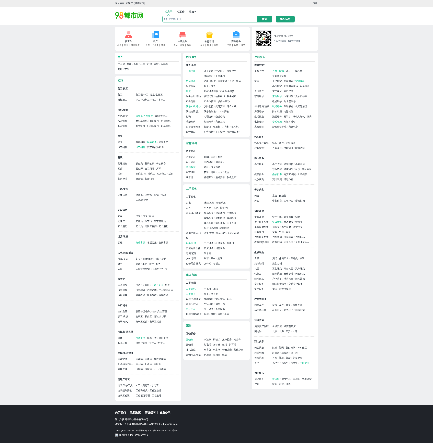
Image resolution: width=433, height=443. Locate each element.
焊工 (138, 99)
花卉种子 (289, 310)
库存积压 (209, 223)
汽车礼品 (300, 268)
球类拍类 (289, 278)
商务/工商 (191, 65)
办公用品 (191, 309)
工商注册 (191, 71)
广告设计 (209, 131)
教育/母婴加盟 (261, 242)
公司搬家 (289, 81)
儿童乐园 (289, 242)
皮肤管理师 (160, 359)
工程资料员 (142, 390)
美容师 (139, 359)
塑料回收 (220, 218)
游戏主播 (152, 337)
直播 (120, 337)
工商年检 (220, 76)
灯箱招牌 (209, 121)
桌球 (220, 258)
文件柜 (208, 263)
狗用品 (208, 354)
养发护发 (297, 357)
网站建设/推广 (193, 111)
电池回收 (231, 212)
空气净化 (277, 91)
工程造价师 (155, 390)
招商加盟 (259, 210)
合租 (136, 64)
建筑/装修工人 (125, 385)
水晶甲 (294, 362)
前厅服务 (122, 163)
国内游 (257, 331)
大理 (295, 331)
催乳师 (298, 71)
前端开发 (209, 177)
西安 (288, 331)
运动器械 (300, 278)
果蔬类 (294, 258)
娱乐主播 (163, 337)
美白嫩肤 (291, 347)
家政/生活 (259, 65)
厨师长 (139, 178)
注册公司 (209, 71)
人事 (120, 269)
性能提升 (289, 148)
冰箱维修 (289, 96)
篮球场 (297, 379)
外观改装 (277, 148)
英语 (206, 172)
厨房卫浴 (220, 304)
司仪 (298, 169)
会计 (138, 263)
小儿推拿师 (160, 369)
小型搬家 (277, 86)
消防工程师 (151, 226)
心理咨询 (209, 116)
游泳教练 (163, 295)
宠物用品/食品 (193, 354)
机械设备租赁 (211, 91)
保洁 (176, 45)
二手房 (155, 45)
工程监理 (156, 395)
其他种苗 (300, 310)
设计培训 (191, 162)
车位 (126, 69)
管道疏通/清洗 (261, 106)
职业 (209, 45)
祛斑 (281, 347)
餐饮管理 (122, 178)
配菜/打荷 (141, 173)
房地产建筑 (124, 379)
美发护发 (259, 357)
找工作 (128, 41)
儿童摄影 (302, 174)
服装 (206, 314)
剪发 (275, 357)
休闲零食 (284, 258)
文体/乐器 (191, 258)
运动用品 (259, 278)
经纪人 (161, 342)
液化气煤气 (299, 116)
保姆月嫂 (259, 71)
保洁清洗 (259, 91)
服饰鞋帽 (259, 263)
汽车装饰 (277, 237)
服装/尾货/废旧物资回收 (216, 228)
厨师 (120, 168)
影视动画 (231, 177)
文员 (138, 258)
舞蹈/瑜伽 (259, 352)
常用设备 (259, 288)
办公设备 (209, 309)
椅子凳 (214, 294)
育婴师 (146, 285)
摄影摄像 (259, 174)
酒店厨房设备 (193, 248)
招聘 (120, 80)
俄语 (226, 172)
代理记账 (209, 96)
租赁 (188, 91)
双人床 (208, 207)
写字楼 (164, 64)
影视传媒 (122, 342)
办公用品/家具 (193, 263)
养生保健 (286, 227)
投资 (213, 86)
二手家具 (191, 294)
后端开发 (220, 177)
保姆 (161, 285)
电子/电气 (123, 321)
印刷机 (217, 126)
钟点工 (168, 285)
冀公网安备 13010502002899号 (134, 435)
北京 (275, 331)
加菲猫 (217, 344)
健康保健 (122, 369)
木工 (138, 385)
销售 (126, 45)
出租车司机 (153, 126)
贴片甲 (285, 362)
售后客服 (152, 242)
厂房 (150, 64)
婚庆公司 (277, 164)
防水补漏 (277, 111)
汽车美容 (289, 237)
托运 (238, 81)
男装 (281, 232)
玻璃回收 (231, 218)
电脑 (202, 45)
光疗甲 (276, 362)
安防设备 (259, 283)
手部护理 (304, 362)
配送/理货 (123, 116)
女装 (275, 232)
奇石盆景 (227, 349)
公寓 (143, 64)
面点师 (139, 168)
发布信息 (285, 19)
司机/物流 (135, 45)
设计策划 (191, 131)
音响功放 (221, 202)
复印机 (234, 126)
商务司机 (141, 126)
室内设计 (209, 162)
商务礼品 (289, 268)
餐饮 (119, 45)
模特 (138, 342)
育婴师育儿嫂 (279, 76)
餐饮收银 (150, 163)
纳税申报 (220, 96)
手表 (226, 314)
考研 (206, 167)
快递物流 (277, 222)
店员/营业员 (142, 200)
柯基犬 (217, 339)
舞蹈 (206, 157)
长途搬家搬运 (291, 86)
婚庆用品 (289, 169)
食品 (256, 258)
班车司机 (165, 126)
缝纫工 (139, 316)
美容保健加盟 (261, 227)
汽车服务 (122, 290)
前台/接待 (147, 258)
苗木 (275, 305)
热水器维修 (290, 101)
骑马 (275, 384)
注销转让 (220, 71)
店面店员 (122, 195)
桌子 (206, 294)
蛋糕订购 (300, 200)
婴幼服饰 (209, 299)
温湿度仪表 (285, 288)
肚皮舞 (285, 352)
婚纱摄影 (277, 174)
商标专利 (209, 76)
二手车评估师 (166, 290)
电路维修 (288, 111)
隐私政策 (135, 412)
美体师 (149, 359)
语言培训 (191, 172)
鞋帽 (213, 314)
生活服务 (182, 41)
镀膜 (281, 143)
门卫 (145, 216)
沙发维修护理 (279, 126)
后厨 (120, 173)
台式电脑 (277, 121)
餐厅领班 (149, 178)
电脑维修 (259, 121)
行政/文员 (123, 258)
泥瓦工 (146, 385)
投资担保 (191, 86)
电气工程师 (142, 321)
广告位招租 (210, 101)
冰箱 (215, 288)
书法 (220, 157)
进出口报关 (210, 81)
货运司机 (122, 121)
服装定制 (277, 263)
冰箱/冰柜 (209, 202)
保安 (138, 216)
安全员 (139, 226)
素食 (275, 195)
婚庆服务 (259, 164)
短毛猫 (208, 344)
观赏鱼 (208, 349)
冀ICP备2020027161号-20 (165, 430)
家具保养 (293, 126)
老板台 (216, 263)
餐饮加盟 (259, 217)
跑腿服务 (277, 116)
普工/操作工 (142, 94)
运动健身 (122, 295)
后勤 (163, 258)
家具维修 (259, 126)
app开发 (224, 111)
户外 (256, 384)
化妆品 (276, 227)
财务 (120, 263)
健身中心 (286, 379)
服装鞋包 (259, 232)
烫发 (281, 357)
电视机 (208, 288)
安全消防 (122, 226)
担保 (243, 45)
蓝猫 (225, 344)
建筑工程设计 (125, 395)
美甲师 (139, 364)
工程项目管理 (143, 395)
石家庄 (129, 3)
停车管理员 (160, 221)
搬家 (182, 45)
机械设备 (220, 243)
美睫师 (157, 364)
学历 (216, 45)
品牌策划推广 (234, 131)
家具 (188, 207)
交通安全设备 (296, 283)
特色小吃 (277, 217)
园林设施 (297, 305)
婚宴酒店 (300, 164)
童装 (288, 232)
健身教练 (141, 295)
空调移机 (300, 81)
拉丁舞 (294, 352)
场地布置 (288, 179)
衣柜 (216, 207)
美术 (213, 157)
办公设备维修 (193, 126)
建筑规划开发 (125, 390)
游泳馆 (276, 379)
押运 (151, 216)
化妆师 (149, 364)
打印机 (226, 126)
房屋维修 (259, 111)
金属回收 (209, 212)
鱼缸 (224, 354)
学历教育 (191, 167)
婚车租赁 (289, 164)
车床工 (161, 99)
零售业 (298, 222)
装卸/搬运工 (161, 116)
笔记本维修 (290, 121)
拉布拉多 (227, 339)
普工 (120, 94)
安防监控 (209, 106)
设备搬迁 (305, 86)
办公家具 (220, 309)
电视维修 (277, 101)
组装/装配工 (156, 94)
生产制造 (122, 305)
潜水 (281, 384)
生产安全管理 (160, 311)
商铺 (120, 69)
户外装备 (277, 278)
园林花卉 (259, 305)
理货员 (149, 195)
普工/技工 (123, 88)
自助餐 (282, 195)
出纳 (145, 263)
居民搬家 (277, 81)
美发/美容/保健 (125, 353)
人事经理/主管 (160, 269)
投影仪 (208, 126)
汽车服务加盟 (261, 237)
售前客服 (163, 242)
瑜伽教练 (152, 295)
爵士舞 (276, 352)
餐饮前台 (161, 163)
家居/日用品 (192, 304)
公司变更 (231, 71)
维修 (189, 45)
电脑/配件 (191, 253)
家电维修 (259, 96)
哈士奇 (237, 339)
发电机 (230, 243)
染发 (288, 357)
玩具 (229, 299)
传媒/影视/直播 (125, 331)
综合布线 (231, 106)
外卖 (256, 200)
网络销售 (152, 142)
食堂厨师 (150, 168)
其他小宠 (238, 349)
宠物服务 (191, 333)
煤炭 (309, 116)
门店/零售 (123, 188)
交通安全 (122, 221)
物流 (236, 45)
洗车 (275, 143)
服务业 (121, 279)
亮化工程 (220, 121)
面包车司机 (142, 121)
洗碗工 (152, 173)
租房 (148, 45)
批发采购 (259, 252)
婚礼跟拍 (307, 169)
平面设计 (220, 131)
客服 (120, 242)
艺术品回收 (234, 233)
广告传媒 (191, 101)
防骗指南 (150, 412)
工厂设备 (209, 243)
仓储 (232, 81)
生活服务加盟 (261, 222)
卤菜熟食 (289, 217)
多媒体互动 (224, 101)
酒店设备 (209, 248)
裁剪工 (149, 316)
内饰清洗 (290, 143)
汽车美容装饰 (261, 143)
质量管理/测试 (143, 311)
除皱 (275, 347)
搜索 (264, 19)
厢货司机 (155, 121)
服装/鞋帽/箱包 (194, 314)
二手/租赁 (191, 282)
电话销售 (141, 142)
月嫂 (154, 285)
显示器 (207, 253)
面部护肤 (277, 273)
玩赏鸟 (217, 349)
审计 (152, 263)
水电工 (155, 385)
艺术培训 (191, 157)
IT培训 (189, 177)
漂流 (288, 384)
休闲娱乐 (259, 373)
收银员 (139, 195)
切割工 (146, 99)
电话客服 (141, 242)
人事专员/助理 (143, 269)
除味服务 (289, 106)
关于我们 (120, 412)
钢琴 (206, 258)
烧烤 (297, 217)
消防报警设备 (279, 283)
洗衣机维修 (301, 96)
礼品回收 (221, 233)
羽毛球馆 (307, 379)
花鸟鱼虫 (191, 349)
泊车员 (149, 221)
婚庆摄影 (259, 158)
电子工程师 (155, 321)
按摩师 (149, 369)
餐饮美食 (259, 189)
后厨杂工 (162, 173)
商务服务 (236, 41)
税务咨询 (231, 96)
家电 (188, 202)
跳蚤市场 (191, 274)
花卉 (281, 305)
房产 (155, 41)
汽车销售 (122, 147)
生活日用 (209, 304)
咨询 (188, 116)
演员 (145, 342)
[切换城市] (139, 3)
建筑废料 (220, 212)
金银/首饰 (209, 233)
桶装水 (288, 116)
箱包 (220, 314)
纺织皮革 (220, 223)
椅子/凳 (224, 207)
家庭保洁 (288, 91)
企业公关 (220, 116)
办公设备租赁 (227, 91)
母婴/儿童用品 (193, 299)
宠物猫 (189, 344)
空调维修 (277, 96)
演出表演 (277, 179)
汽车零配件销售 (155, 147)
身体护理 (289, 273)
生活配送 (259, 116)
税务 (158, 263)
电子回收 (231, 223)
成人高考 (215, 167)
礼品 (256, 268)
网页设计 (220, 162)
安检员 (139, 221)
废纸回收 (209, 218)
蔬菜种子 (277, 310)
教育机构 (277, 242)
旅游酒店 (259, 320)
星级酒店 (277, 326)
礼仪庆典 (259, 179)
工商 (229, 45)
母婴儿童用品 (302, 242)
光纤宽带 (220, 106)
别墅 (156, 64)
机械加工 (122, 99)
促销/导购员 (160, 195)
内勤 (157, 258)
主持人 (153, 342)
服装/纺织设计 (161, 316)
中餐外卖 (277, 200)
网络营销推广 (211, 111)
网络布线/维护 (193, 106)
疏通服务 (277, 106)
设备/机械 (191, 243)
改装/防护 (259, 148)
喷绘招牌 (191, 121)
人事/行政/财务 (125, 252)
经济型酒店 (290, 326)
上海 (281, 331)
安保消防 (122, 210)
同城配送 (223, 81)
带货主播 (141, 337)
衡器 (275, 288)
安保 (120, 216)
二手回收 (191, 188)
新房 (163, 45)
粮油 (302, 258)
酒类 (275, 258)
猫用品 (217, 354)
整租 (129, 64)
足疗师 (139, 369)
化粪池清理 (301, 106)
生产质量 (122, 311)
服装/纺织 (123, 316)
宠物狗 (189, 339)
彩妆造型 (277, 169)
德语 (213, 172)
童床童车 (220, 299)
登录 (315, 3)
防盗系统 (300, 148)
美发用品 (300, 273)
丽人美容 (259, 341)
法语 (220, 172)
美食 (256, 195)
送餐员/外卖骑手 (145, 116)
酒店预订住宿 (261, 326)
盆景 (288, 305)
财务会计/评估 (193, 96)
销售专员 (163, 142)
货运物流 (191, 81)
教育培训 (209, 41)
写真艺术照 (290, 174)
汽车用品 (300, 237)
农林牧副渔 (260, 299)
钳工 (154, 99)
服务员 (139, 163)
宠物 (188, 325)
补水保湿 (302, 347)
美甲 (256, 362)
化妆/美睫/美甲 (125, 364)
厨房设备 (220, 248)
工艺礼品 (277, 268)
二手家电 (191, 288)
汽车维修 (141, 290)
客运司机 (122, 126)
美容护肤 (122, 359)
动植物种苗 (260, 310)
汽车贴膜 (152, 290)
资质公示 (165, 412)
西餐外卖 (289, 200)
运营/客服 (123, 236)
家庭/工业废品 (193, 212)
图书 (213, 258)
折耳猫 (232, 344)
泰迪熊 (208, 339)
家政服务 (122, 285)
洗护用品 (297, 227)
